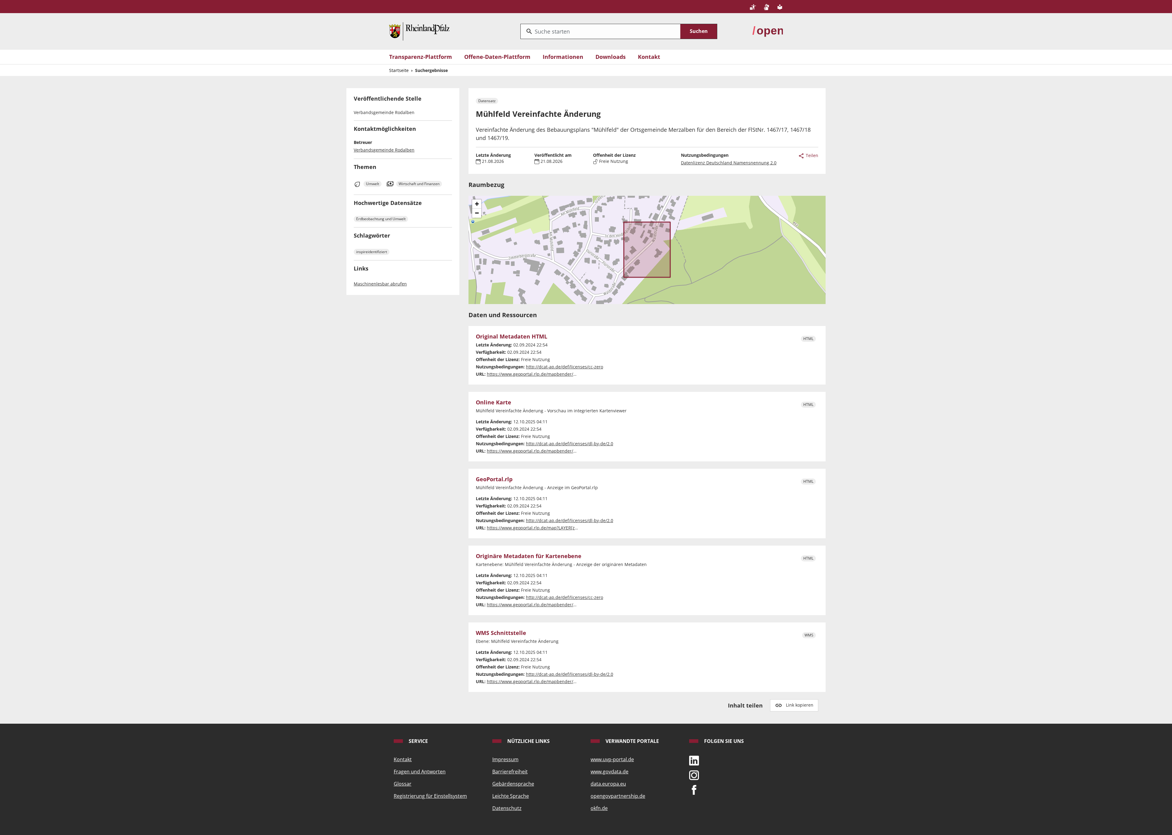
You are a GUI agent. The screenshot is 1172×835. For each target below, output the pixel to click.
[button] (476, 204)
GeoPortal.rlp (494, 479)
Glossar (402, 783)
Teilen (811, 155)
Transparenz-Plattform (420, 56)
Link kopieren (799, 705)
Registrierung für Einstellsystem (430, 796)
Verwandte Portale (631, 741)
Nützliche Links (528, 741)
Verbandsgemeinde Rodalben (384, 150)
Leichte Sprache (510, 796)
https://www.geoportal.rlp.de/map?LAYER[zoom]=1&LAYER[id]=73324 (557, 528)
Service (417, 741)
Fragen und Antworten (420, 771)
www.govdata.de (609, 771)
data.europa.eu (608, 783)
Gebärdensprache (513, 783)
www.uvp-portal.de (612, 759)
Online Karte (493, 402)
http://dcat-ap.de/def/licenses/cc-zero (564, 367)
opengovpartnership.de (618, 796)
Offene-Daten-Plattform (497, 56)
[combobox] (600, 31)
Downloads (610, 56)
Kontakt (649, 56)
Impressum (505, 759)
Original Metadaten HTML (511, 336)
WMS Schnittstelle (501, 633)
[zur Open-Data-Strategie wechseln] (767, 30)
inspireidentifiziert (371, 251)
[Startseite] (419, 30)
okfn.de (599, 808)
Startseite (399, 70)
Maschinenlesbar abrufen (380, 284)
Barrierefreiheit (510, 771)
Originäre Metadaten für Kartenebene (528, 556)
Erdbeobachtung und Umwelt (381, 218)
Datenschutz (507, 808)
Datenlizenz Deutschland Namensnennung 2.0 (728, 163)
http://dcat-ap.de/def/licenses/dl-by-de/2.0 (569, 443)
